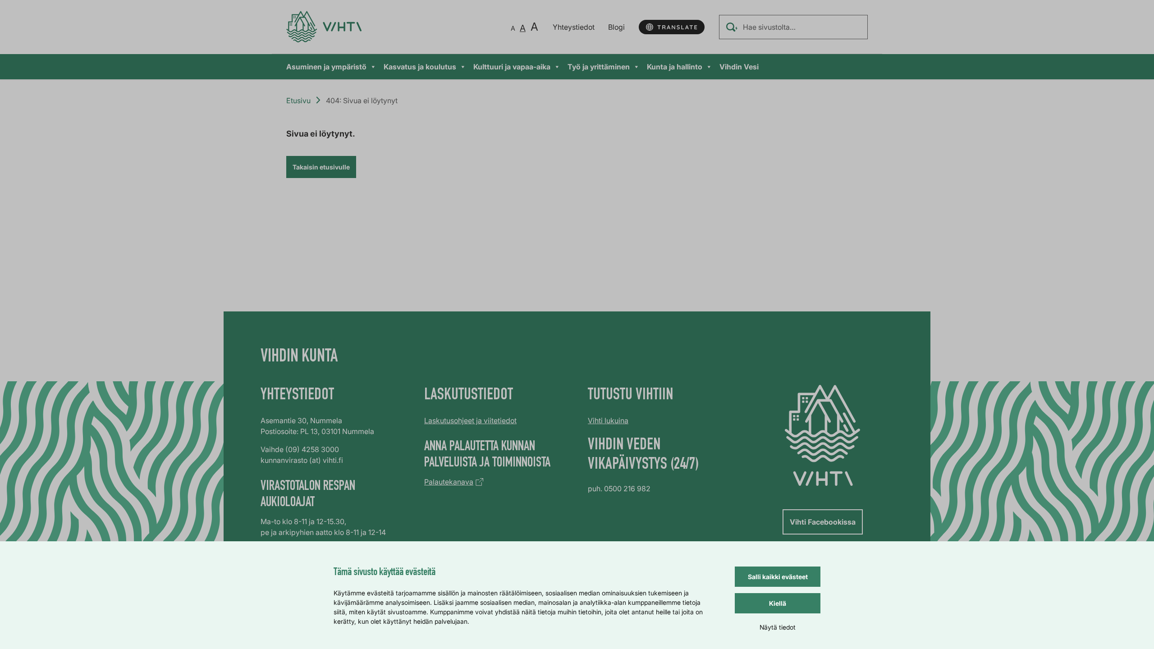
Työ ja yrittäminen (599, 66)
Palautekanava (448, 481)
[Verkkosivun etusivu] (324, 27)
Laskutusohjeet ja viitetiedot (470, 420)
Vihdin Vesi (739, 66)
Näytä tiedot (778, 627)
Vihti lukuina (608, 420)
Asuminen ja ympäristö (326, 66)
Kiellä (777, 603)
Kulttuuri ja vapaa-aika (511, 66)
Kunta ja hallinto (674, 66)
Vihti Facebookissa (823, 521)
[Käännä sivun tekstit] (672, 27)
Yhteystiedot (574, 27)
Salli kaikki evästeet (778, 576)
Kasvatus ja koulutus (420, 66)
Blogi (616, 27)
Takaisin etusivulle (321, 167)
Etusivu (298, 100)
